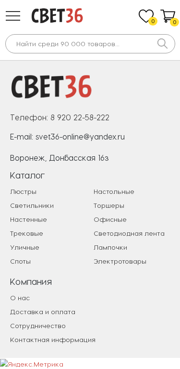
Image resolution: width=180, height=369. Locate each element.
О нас (20, 297)
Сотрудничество (38, 325)
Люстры (23, 191)
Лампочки (110, 247)
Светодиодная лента (129, 233)
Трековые (26, 233)
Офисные (110, 219)
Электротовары (120, 261)
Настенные (28, 219)
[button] (13, 16)
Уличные (24, 247)
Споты (20, 261)
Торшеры (109, 205)
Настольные (114, 191)
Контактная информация (53, 339)
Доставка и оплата (42, 311)
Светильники (32, 205)
